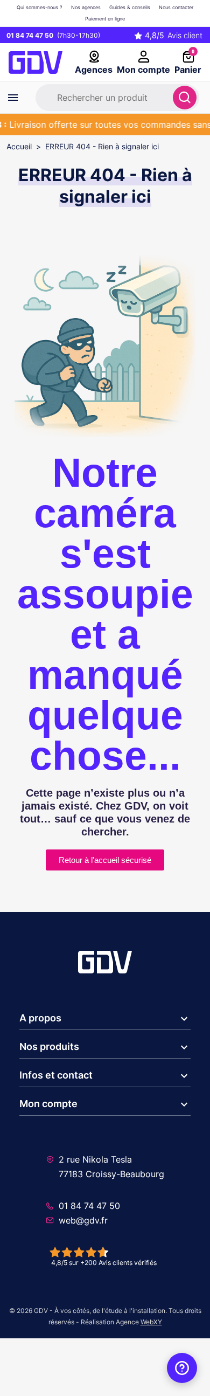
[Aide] (182, 1368)
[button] (105, 1018)
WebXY (151, 1322)
